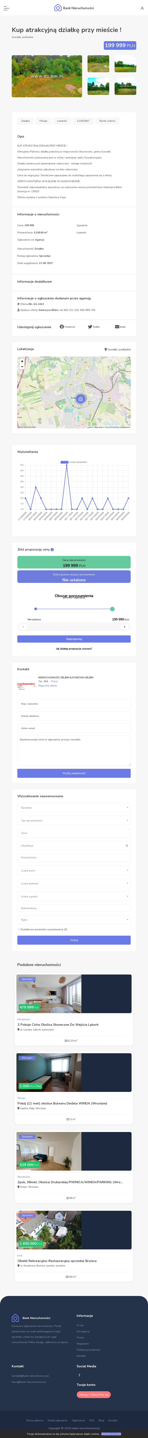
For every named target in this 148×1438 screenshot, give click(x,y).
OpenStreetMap (112, 427)
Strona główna (34, 1420)
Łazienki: (62, 121)
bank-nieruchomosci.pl (86, 1428)
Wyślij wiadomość (74, 773)
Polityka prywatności (89, 1350)
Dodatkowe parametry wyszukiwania (43, 929)
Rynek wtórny (107, 121)
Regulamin (83, 1343)
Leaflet (90, 427)
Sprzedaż (27, 979)
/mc (30, 1086)
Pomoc (80, 1337)
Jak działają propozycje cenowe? (74, 648)
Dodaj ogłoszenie (58, 1420)
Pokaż (54, 681)
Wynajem (27, 1058)
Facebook (69, 326)
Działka (25, 121)
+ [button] (22, 361)
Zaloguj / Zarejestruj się (93, 1395)
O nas (80, 1325)
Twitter (96, 326)
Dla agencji (83, 1331)
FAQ (91, 1420)
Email (122, 326)
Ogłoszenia (78, 1420)
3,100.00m (83, 121)
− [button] (22, 366)
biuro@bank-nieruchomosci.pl (29, 1382)
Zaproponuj (74, 639)
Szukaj (74, 940)
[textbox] (36, 845)
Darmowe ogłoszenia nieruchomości (32, 1326)
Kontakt (81, 1356)
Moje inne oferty (47, 685)
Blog (101, 1420)
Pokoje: (44, 121)
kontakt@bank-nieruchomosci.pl (30, 1376)
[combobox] (74, 807)
